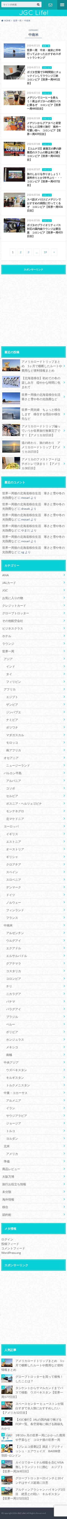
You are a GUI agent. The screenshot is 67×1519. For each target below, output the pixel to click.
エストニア (13, 841)
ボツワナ (12, 727)
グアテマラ (13, 963)
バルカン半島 (13, 773)
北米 (7, 1146)
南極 (9, 1054)
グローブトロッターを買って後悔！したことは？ (39, 1379)
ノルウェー (13, 902)
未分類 (6, 1191)
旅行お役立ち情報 (14, 1184)
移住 (5, 1207)
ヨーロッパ (11, 826)
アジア (8, 659)
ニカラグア (13, 994)
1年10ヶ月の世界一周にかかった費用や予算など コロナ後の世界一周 (40, 1437)
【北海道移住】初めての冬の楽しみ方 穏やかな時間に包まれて (41, 382)
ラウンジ (8, 643)
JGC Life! (21, 1513)
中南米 (8, 925)
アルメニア (13, 1100)
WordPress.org (11, 1252)
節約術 (6, 1214)
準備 (7, 1161)
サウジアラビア (16, 1115)
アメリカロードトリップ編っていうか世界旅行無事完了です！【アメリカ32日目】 (41, 430)
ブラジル (12, 1016)
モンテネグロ (15, 811)
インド (10, 666)
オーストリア (15, 849)
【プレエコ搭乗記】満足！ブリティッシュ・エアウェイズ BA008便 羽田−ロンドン (32, 1451)
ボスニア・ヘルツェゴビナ (24, 803)
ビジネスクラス (12, 628)
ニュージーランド (18, 765)
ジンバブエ (13, 712)
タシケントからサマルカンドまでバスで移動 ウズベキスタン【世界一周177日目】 (32, 1392)
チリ (9, 986)
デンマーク (13, 887)
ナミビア (12, 719)
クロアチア (13, 864)
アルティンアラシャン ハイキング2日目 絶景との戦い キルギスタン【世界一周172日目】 (33, 1494)
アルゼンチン (15, 933)
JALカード (9, 582)
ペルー (10, 1024)
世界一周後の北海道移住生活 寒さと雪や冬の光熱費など (42, 397)
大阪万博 (8, 1176)
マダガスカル (15, 735)
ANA (5, 575)
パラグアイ (13, 1009)
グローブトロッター (15, 613)
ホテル (6, 636)
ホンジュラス (15, 1039)
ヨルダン (12, 1138)
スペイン (12, 872)
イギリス (12, 834)
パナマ (10, 1001)
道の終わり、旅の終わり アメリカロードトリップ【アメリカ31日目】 (41, 447)
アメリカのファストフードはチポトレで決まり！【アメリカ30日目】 (41, 463)
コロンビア (13, 978)
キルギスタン (15, 1077)
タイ (9, 674)
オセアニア (11, 758)
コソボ (10, 788)
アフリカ (10, 689)
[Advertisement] (33, 309)
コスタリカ (13, 971)
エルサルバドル (16, 955)
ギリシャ (12, 856)
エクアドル (13, 948)
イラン (10, 1108)
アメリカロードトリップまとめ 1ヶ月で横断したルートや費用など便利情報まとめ (42, 366)
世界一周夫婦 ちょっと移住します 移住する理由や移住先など (41, 414)
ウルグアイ (13, 940)
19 (45, 252)
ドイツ (10, 895)
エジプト (12, 697)
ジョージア (13, 1123)
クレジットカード (14, 605)
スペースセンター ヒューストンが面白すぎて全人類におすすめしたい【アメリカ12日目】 (32, 1408)
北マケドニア (15, 818)
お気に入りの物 (12, 598)
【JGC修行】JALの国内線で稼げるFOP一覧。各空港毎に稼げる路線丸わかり (32, 1424)
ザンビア (12, 704)
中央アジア (11, 1062)
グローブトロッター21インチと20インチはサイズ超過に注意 (39, 1480)
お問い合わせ (50, 5)
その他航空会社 (12, 620)
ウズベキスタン (16, 1070)
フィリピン (13, 681)
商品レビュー (11, 1169)
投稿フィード (10, 1243)
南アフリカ (13, 750)
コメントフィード (13, 1248)
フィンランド (15, 910)
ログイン (7, 1239)
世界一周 (8, 651)
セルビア (12, 796)
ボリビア (12, 1032)
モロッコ (12, 742)
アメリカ (12, 1153)
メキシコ (12, 1047)
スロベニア (13, 879)
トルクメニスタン (18, 1085)
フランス (12, 917)
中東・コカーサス (16, 1092)
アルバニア (13, 780)
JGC (5, 590)
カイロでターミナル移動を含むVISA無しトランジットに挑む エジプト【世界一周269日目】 (32, 1467)
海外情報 (8, 1199)
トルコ (10, 1131)
